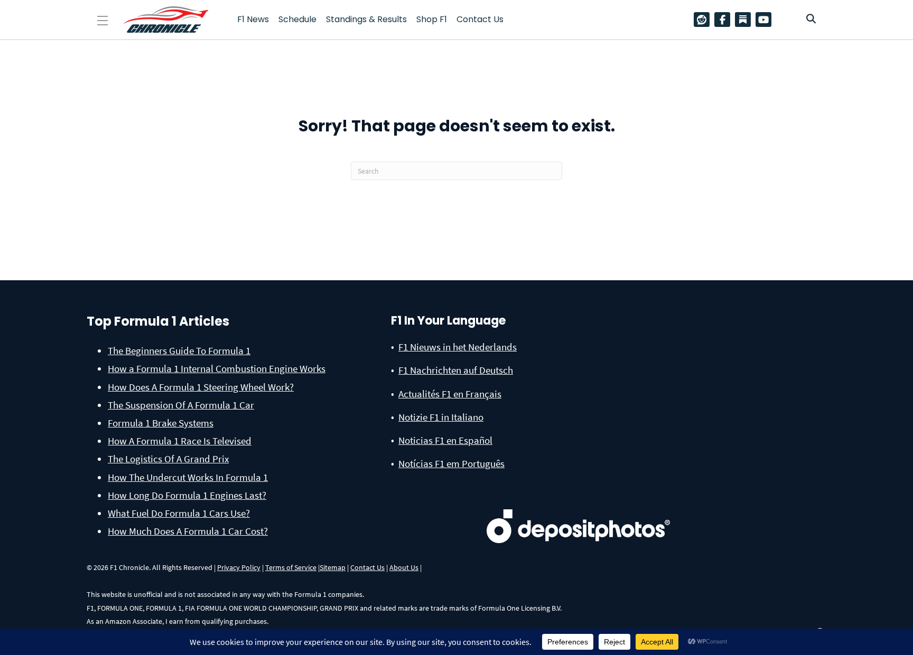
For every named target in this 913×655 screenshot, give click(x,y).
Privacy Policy (238, 567)
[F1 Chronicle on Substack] (743, 19)
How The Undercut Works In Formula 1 (188, 477)
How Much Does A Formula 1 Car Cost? (188, 531)
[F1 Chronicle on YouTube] (766, 19)
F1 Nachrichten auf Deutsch (455, 370)
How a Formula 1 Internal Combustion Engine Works (216, 368)
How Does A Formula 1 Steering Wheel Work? (201, 387)
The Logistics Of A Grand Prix (168, 458)
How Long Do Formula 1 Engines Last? (187, 495)
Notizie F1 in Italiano (440, 417)
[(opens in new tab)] (578, 509)
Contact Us (367, 567)
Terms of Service (290, 567)
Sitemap (333, 567)
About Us (403, 567)
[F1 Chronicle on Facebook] (725, 19)
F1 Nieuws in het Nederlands (457, 346)
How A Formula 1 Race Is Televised (179, 440)
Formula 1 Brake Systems (160, 422)
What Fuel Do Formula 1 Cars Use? (179, 513)
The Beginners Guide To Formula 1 (179, 350)
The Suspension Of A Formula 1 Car (181, 404)
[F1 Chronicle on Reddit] (704, 19)
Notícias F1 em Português (451, 463)
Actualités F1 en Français (449, 393)
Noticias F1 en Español (445, 440)
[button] (102, 21)
